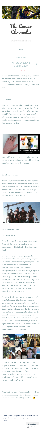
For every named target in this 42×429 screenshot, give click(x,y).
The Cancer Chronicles (21, 29)
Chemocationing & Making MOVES (21, 64)
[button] (10, 143)
